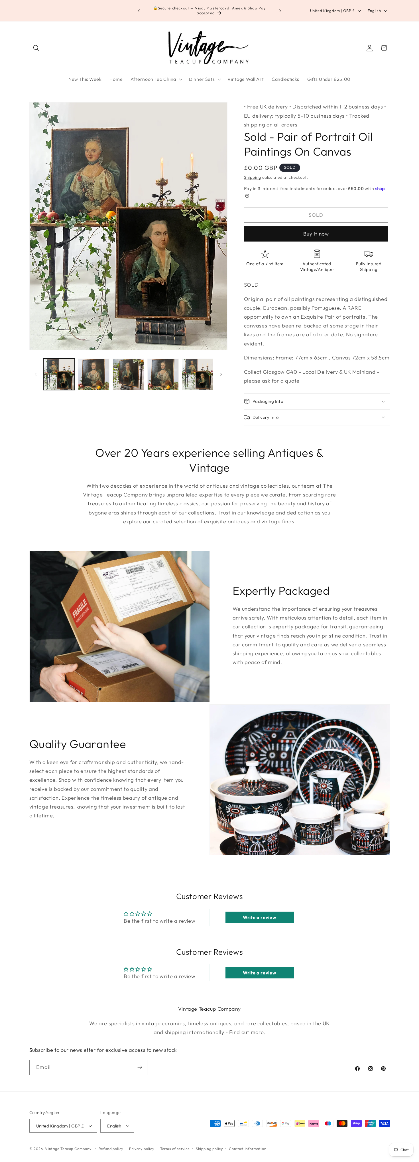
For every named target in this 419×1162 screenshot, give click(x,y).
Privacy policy (141, 1148)
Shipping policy (209, 1148)
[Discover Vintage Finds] (140, 1067)
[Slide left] (35, 374)
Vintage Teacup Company (68, 1148)
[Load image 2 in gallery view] (93, 374)
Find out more (246, 1032)
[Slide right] (221, 374)
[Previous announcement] (139, 10)
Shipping (252, 177)
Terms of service (175, 1148)
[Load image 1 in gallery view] (59, 374)
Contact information (247, 1148)
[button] (36, 48)
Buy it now (316, 234)
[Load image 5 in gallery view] (197, 374)
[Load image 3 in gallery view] (128, 374)
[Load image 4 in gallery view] (163, 374)
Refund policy (111, 1148)
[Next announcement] (280, 10)
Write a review (259, 917)
